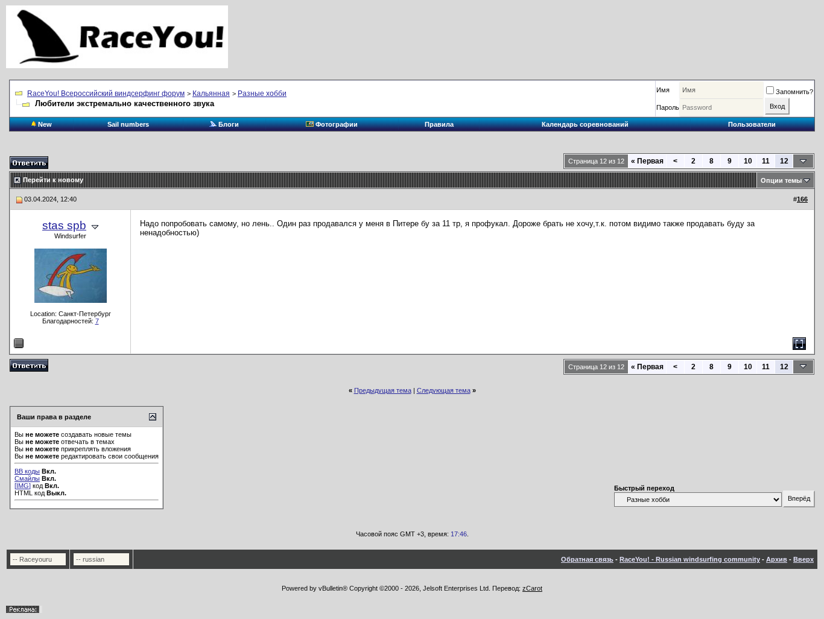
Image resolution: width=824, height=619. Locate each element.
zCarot (532, 588)
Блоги (228, 124)
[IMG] (22, 485)
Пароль (667, 107)
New (44, 124)
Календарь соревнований (585, 124)
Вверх (803, 559)
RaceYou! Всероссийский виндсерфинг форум (106, 93)
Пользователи (752, 124)
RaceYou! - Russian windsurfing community (690, 559)
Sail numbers (128, 124)
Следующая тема (444, 390)
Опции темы (781, 180)
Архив (776, 559)
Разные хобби (262, 93)
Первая (647, 161)
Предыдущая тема (382, 390)
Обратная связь (587, 559)
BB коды (27, 471)
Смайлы (27, 478)
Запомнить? (794, 91)
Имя (663, 90)
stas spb (64, 225)
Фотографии (336, 124)
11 (766, 161)
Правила (439, 124)
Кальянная (211, 93)
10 (748, 161)
